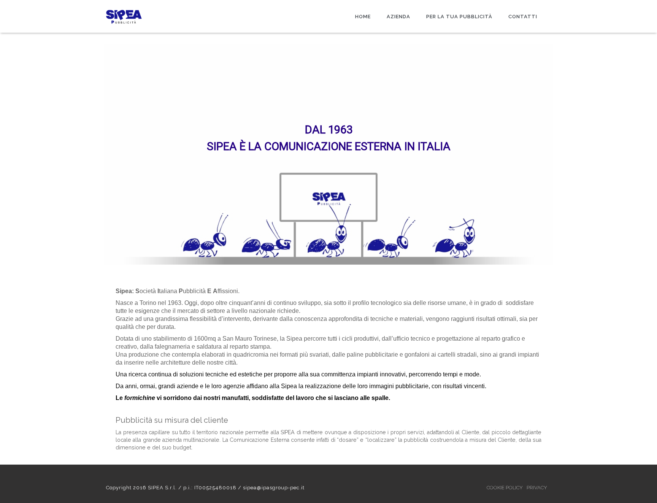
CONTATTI (522, 16)
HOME (363, 16)
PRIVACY (537, 487)
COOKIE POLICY (505, 487)
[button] (12, 154)
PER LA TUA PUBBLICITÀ (459, 16)
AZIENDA (398, 16)
